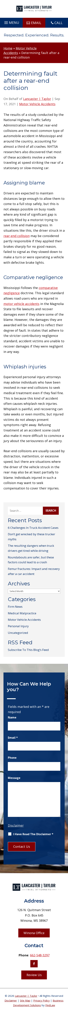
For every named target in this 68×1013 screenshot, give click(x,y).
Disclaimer (16, 825)
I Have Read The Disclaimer (33, 834)
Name (12, 717)
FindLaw (50, 1005)
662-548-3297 (40, 955)
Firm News (15, 607)
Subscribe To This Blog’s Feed (28, 650)
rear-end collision (16, 236)
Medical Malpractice (22, 613)
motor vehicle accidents (21, 304)
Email (13, 738)
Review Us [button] (34, 975)
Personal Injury (18, 626)
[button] (11, 22)
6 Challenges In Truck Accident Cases (33, 528)
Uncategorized (18, 633)
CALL (58, 22)
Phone (12, 758)
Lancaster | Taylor (37, 99)
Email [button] (36, 22)
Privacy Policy (41, 1000)
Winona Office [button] (34, 933)
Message (14, 778)
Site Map (25, 1000)
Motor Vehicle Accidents (37, 104)
